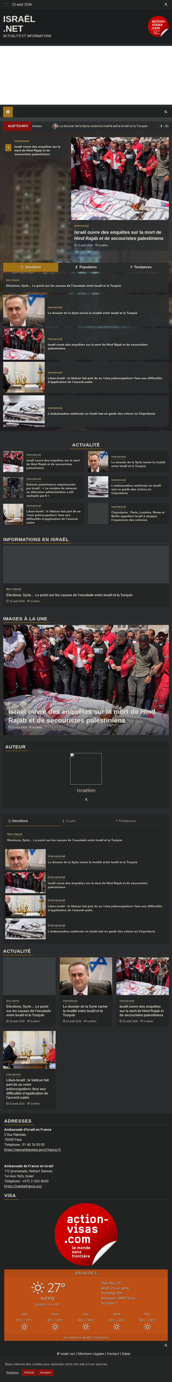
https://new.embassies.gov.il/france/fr (32, 1150)
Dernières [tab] (33, 267)
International (21, 141)
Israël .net (19, 24)
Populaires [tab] (88, 267)
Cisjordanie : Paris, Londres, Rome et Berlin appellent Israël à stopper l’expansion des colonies (138, 516)
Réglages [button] (12, 1372)
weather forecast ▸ (86, 1337)
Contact (113, 1354)
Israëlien (103, 245)
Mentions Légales (91, 1354)
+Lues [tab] (71, 821)
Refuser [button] (29, 1372)
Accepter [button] (45, 1372)
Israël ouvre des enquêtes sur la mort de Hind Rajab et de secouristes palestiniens (37, 150)
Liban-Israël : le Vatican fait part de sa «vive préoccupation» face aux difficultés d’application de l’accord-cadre (27, 1088)
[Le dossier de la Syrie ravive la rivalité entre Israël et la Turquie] (24, 310)
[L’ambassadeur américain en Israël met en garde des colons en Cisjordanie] (24, 411)
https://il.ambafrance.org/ (23, 1186)
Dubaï (126, 1354)
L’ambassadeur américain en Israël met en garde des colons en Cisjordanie (101, 413)
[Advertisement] (86, 75)
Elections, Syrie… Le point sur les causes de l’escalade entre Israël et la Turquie (63, 285)
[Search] (165, 112)
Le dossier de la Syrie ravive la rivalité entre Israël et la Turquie (62, 126)
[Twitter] (86, 799)
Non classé (12, 280)
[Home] (8, 112)
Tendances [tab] (142, 267)
